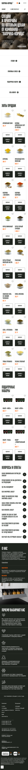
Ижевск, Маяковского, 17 (7, 742)
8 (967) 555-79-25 (6, 721)
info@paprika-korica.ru (9, 730)
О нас (3, 706)
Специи (17, 706)
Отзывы (4, 708)
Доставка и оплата (8, 710)
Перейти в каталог (21, 46)
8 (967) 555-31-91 (6, 723)
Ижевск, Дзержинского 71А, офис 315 (10, 748)
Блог (3, 712)
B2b (3, 714)
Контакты (5, 716)
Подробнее (5, 562)
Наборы (17, 710)
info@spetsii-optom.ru (9, 729)
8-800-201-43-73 (6, 724)
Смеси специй (19, 708)
